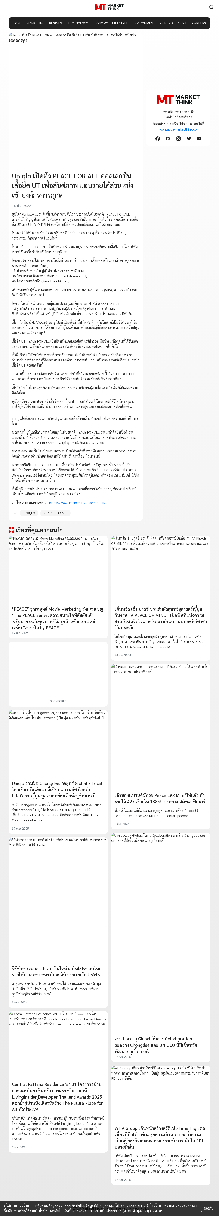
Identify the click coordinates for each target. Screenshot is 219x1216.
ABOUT (183, 23)
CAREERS (199, 23)
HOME (17, 23)
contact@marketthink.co (178, 129)
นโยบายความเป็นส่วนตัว (170, 1205)
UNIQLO (29, 513)
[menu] (7, 7)
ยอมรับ (209, 1208)
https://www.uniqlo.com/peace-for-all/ (77, 502)
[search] (211, 7)
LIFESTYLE (120, 23)
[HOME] (109, 7)
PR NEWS (166, 23)
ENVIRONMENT (144, 23)
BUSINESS (56, 23)
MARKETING (35, 23)
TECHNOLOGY (78, 23)
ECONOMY (100, 23)
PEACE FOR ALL (55, 513)
